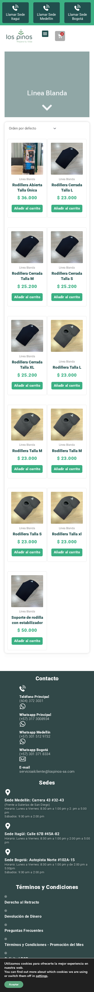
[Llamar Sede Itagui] (15, 8)
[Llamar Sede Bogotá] (77, 8)
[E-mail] (22, 759)
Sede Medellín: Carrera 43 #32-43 (34, 800)
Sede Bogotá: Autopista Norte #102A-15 (40, 860)
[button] (45, 34)
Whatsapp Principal (35, 715)
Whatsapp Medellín (34, 732)
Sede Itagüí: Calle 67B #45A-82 (32, 834)
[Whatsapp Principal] (22, 706)
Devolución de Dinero (23, 916)
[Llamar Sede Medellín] (46, 8)
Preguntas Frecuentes (24, 930)
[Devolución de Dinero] (6, 910)
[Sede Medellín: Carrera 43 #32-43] (8, 792)
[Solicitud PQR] (6, 953)
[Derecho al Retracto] (6, 896)
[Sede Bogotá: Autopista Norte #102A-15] (8, 852)
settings (41, 976)
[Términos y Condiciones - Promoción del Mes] (6, 939)
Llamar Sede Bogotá (77, 17)
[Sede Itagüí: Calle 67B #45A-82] (8, 826)
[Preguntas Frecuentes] (6, 925)
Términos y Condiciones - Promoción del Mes (44, 945)
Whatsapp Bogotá (33, 750)
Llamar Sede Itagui (15, 17)
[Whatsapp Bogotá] (22, 741)
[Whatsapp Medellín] (22, 724)
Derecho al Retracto (22, 902)
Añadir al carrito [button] (27, 208)
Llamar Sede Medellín (46, 17)
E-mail (24, 767)
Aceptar (14, 984)
